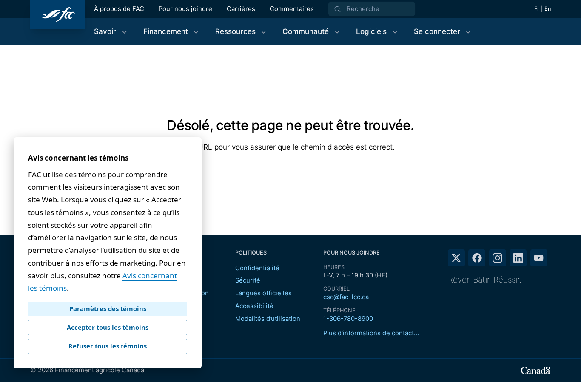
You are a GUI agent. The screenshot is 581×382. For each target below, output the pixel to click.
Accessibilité (254, 306)
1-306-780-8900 (348, 319)
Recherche (363, 9)
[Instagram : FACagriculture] (497, 257)
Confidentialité (257, 268)
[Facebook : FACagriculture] (476, 257)
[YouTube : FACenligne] (538, 257)
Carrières (241, 9)
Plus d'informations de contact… (371, 333)
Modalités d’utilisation (267, 319)
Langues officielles (263, 293)
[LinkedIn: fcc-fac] (518, 257)
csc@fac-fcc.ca (346, 297)
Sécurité (247, 280)
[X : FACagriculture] (456, 257)
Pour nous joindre (185, 9)
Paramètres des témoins (107, 308)
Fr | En (542, 9)
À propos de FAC (119, 9)
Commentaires (292, 9)
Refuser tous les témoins (107, 346)
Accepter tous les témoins (107, 327)
